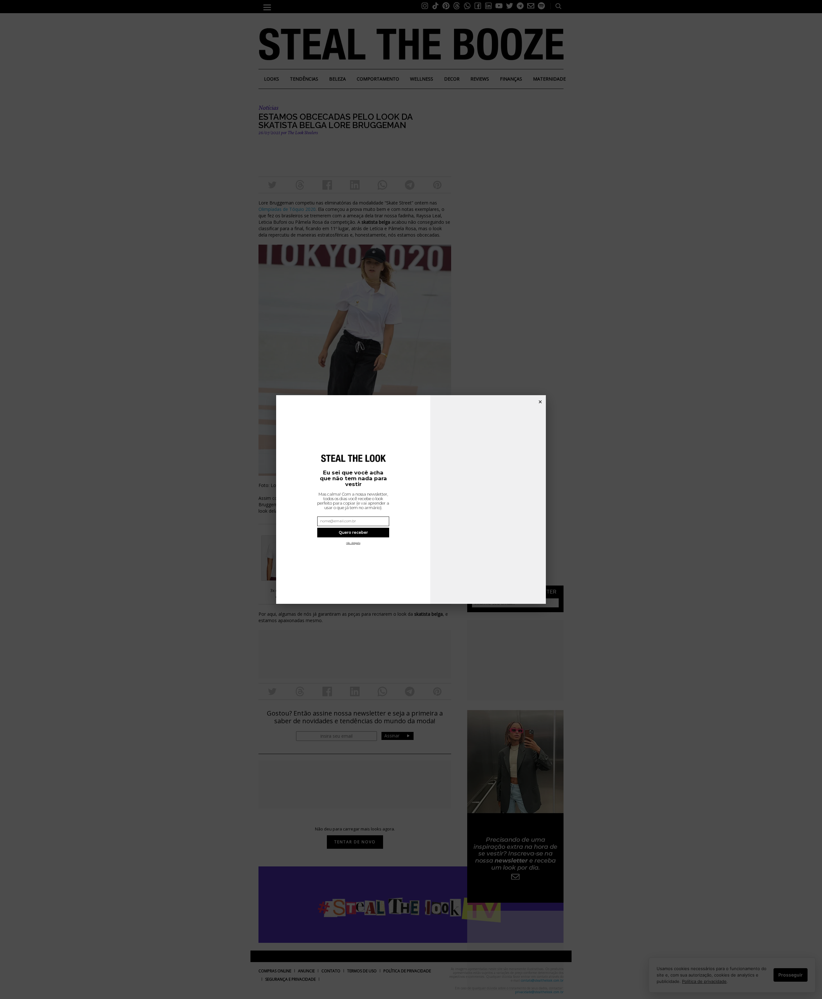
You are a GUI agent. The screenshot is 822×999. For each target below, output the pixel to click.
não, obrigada (353, 543)
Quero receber (353, 532)
